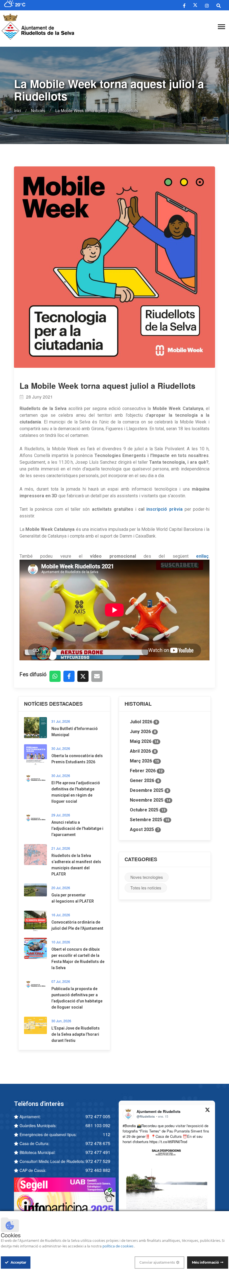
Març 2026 (144, 761)
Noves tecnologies (146, 877)
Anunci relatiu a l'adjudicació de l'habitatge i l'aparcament (77, 828)
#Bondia (129, 1125)
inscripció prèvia (164, 509)
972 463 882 (97, 1170)
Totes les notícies (145, 888)
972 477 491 (97, 1152)
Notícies (38, 110)
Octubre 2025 (147, 810)
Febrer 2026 (146, 770)
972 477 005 (97, 1116)
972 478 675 (97, 1143)
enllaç (202, 556)
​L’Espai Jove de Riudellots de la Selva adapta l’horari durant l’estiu (75, 1034)
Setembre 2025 (149, 819)
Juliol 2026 (143, 721)
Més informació (205, 1262)
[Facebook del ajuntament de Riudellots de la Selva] (184, 5)
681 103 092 (97, 1125)
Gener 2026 (144, 780)
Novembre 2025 (150, 800)
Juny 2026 (143, 731)
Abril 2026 (143, 751)
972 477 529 (97, 1161)
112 (106, 1134)
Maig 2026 (144, 741)
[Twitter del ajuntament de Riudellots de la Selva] (195, 5)
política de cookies (118, 1246)
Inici (17, 110)
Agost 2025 (144, 829)
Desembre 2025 (149, 790)
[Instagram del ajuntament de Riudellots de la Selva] (207, 5)
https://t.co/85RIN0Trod (168, 1141)
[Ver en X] (207, 1110)
